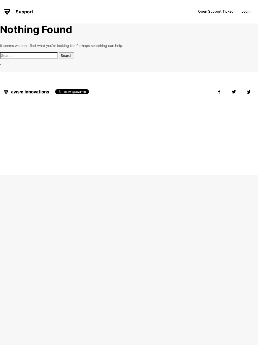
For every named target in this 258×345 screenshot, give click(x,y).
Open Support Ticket (215, 11)
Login (245, 11)
